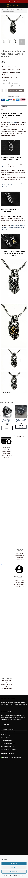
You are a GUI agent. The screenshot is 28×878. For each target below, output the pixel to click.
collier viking (4, 166)
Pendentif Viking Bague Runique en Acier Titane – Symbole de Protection (12, 184)
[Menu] (2, 5)
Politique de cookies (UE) (7, 746)
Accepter (14, 863)
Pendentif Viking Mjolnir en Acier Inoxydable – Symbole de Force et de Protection (13, 227)
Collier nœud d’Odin (7, 11)
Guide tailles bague (6, 735)
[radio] (5, 83)
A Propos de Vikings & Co (7, 729)
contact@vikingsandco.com (13, 719)
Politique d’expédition (6, 740)
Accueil (3, 9)
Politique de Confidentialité (18, 875)
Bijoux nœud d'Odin (14, 9)
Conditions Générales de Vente (9, 732)
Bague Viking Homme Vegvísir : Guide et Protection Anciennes (21, 420)
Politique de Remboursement (8, 749)
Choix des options (7, 427)
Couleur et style (5, 80)
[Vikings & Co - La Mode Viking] (14, 5)
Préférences (14, 871)
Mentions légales (5, 737)
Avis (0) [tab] (2, 109)
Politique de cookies (8, 875)
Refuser (14, 867)
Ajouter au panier (16, 90)
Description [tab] (4, 106)
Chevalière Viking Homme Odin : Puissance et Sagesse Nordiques (7, 421)
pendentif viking (12, 122)
